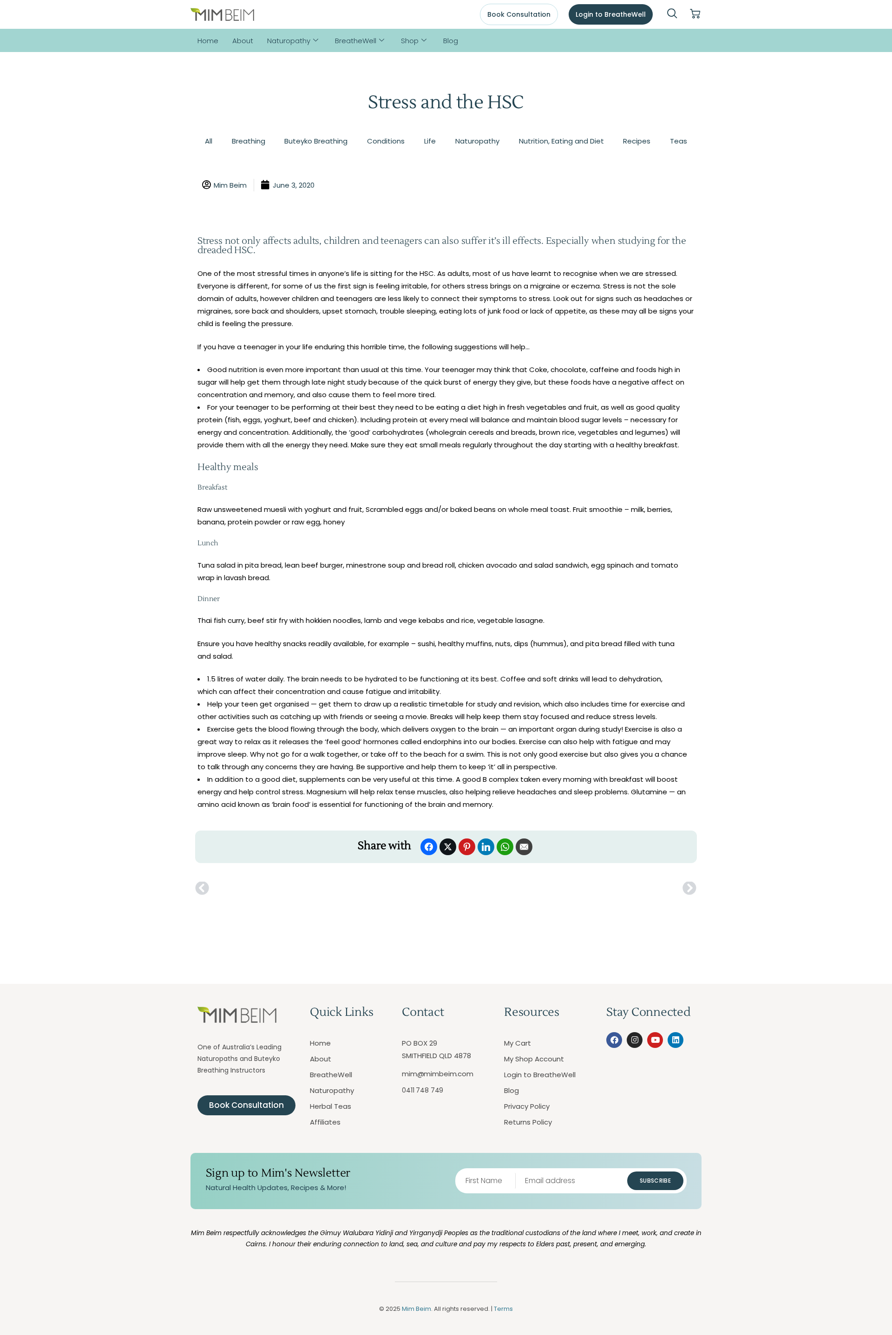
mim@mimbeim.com (437, 1074)
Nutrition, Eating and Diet (561, 141)
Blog (450, 41)
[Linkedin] (675, 1040)
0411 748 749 (422, 1090)
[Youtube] (655, 1040)
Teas (678, 141)
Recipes (636, 141)
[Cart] (695, 14)
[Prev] (320, 889)
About (242, 41)
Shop (410, 41)
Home (207, 41)
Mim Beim (416, 1308)
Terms (503, 1308)
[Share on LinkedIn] (486, 846)
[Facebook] (614, 1040)
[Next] (571, 889)
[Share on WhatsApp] (505, 846)
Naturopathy (288, 41)
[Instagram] (635, 1040)
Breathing (248, 141)
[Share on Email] (524, 846)
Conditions (386, 141)
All (208, 141)
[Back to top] (843, 1286)
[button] (672, 14)
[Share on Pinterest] (467, 846)
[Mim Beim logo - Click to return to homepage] (222, 14)
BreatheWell (355, 41)
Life (430, 141)
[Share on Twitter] (447, 846)
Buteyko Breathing (316, 141)
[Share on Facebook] (428, 846)
